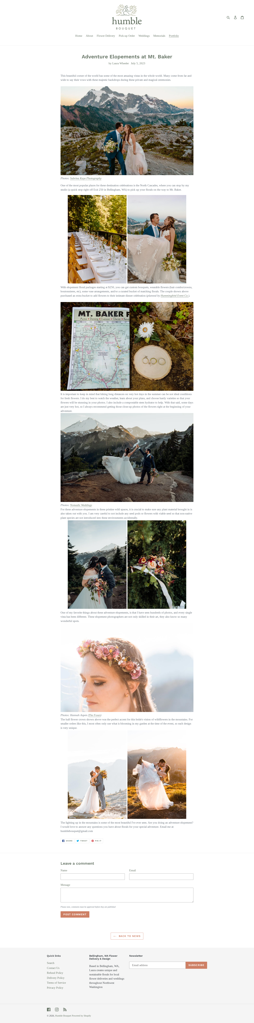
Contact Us (53, 967)
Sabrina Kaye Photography (85, 178)
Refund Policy (55, 972)
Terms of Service (56, 982)
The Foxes (94, 715)
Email (132, 870)
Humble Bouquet (63, 1015)
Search (50, 962)
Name (64, 870)
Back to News (129, 936)
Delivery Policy (56, 977)
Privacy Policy (55, 987)
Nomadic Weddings (81, 505)
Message (65, 884)
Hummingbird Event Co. (174, 295)
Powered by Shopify (81, 1015)
